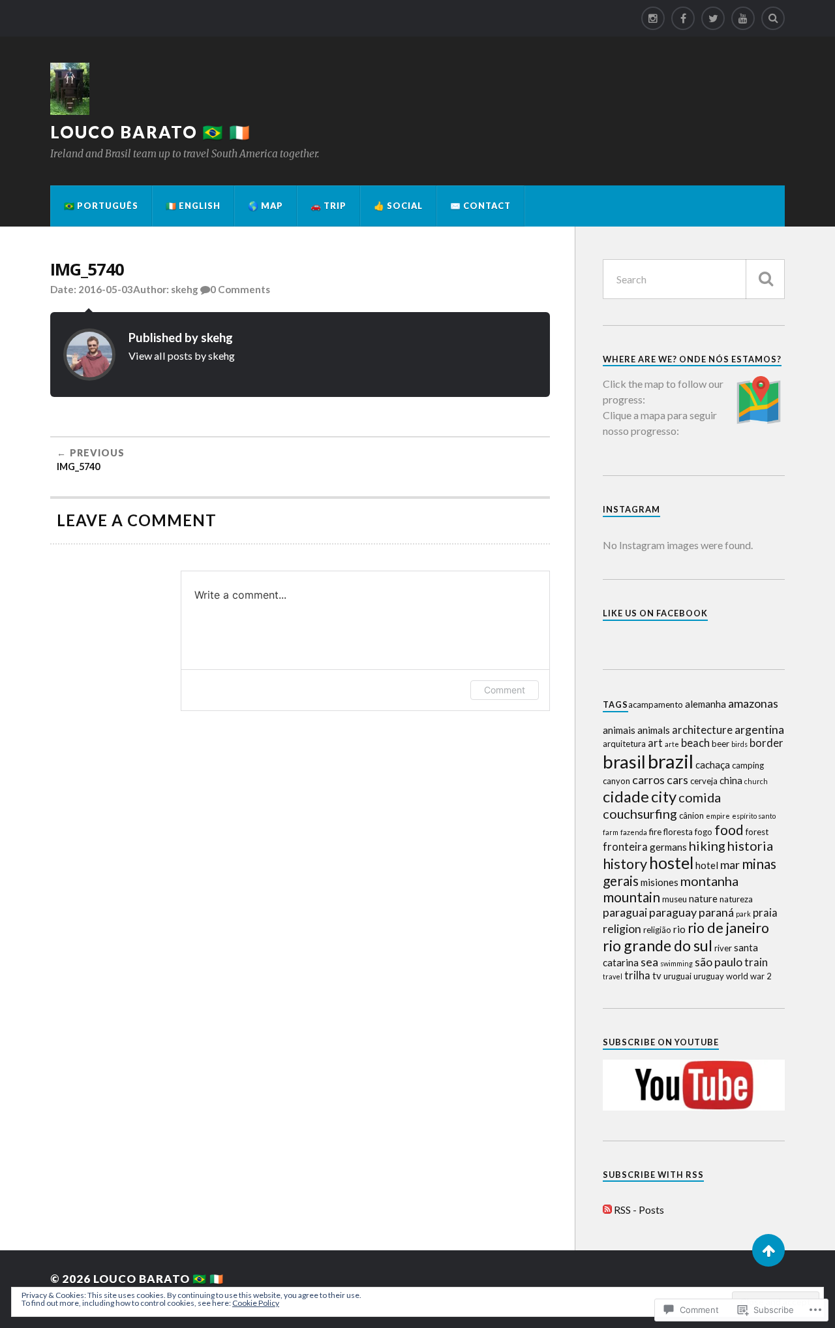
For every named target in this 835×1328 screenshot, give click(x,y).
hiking (707, 845)
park (743, 913)
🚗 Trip (328, 205)
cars (677, 779)
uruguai (677, 976)
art (655, 743)
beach (695, 743)
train (756, 962)
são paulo (718, 962)
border (766, 743)
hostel (671, 862)
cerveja (704, 781)
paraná (716, 912)
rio (679, 929)
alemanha (705, 704)
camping (748, 765)
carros (648, 779)
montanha (709, 881)
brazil (670, 761)
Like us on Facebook (655, 613)
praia (765, 912)
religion (622, 928)
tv (656, 975)
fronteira (625, 846)
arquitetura (624, 743)
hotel (706, 865)
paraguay (673, 912)
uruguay (708, 976)
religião (657, 930)
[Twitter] (713, 18)
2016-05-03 (105, 289)
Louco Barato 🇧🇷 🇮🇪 (150, 132)
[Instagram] (653, 18)
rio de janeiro (728, 927)
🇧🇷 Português (101, 205)
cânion (691, 815)
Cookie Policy (255, 1303)
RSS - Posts (639, 1209)
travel (612, 976)
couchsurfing (640, 813)
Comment (504, 689)
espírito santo (754, 816)
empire (718, 816)
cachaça (712, 764)
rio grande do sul (657, 945)
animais (619, 730)
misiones (659, 882)
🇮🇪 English (193, 205)
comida (699, 797)
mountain (631, 897)
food (729, 829)
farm (610, 832)
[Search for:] (694, 279)
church (756, 781)
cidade (626, 796)
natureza (736, 899)
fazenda (633, 832)
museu (674, 899)
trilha (637, 975)
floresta (678, 832)
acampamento (655, 704)
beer (720, 743)
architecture (702, 729)
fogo (703, 832)
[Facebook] (683, 18)
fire (655, 832)
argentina (759, 729)
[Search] (773, 18)
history (625, 863)
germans (668, 847)
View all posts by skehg (182, 355)
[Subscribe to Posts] (607, 1209)
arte (672, 744)
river (723, 948)
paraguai (625, 912)
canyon (616, 781)
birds (739, 744)
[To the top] (768, 1250)
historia (750, 845)
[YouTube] (743, 18)
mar (730, 864)
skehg (184, 289)
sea (649, 962)
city (663, 796)
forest (757, 832)
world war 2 (749, 976)
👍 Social (398, 205)
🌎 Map (265, 205)
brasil (624, 761)
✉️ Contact (480, 205)
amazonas (753, 703)
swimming (676, 963)
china (731, 780)
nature (703, 898)
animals (653, 730)
